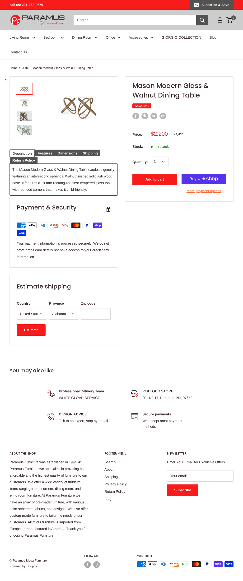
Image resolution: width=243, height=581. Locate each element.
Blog (213, 37)
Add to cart (154, 179)
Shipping (111, 477)
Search (110, 462)
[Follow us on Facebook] (87, 564)
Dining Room (82, 37)
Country (23, 303)
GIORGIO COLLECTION (181, 37)
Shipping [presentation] (90, 153)
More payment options (204, 191)
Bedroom (51, 37)
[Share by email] (162, 115)
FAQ (108, 499)
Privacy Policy (115, 484)
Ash (25, 68)
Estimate (31, 330)
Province (56, 303)
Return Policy (114, 491)
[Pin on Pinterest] (144, 115)
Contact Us (18, 52)
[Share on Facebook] (135, 115)
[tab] (22, 152)
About (108, 469)
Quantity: (140, 162)
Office (110, 37)
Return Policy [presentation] (23, 160)
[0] (230, 20)
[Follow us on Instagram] (96, 564)
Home (13, 68)
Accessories (138, 37)
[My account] (220, 20)
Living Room (19, 37)
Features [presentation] (45, 153)
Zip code (88, 303)
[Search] (202, 20)
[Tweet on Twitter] (153, 115)
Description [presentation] (22, 153)
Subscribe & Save (215, 5)
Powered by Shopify (23, 566)
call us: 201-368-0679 (26, 5)
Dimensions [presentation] (67, 153)
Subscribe (182, 490)
